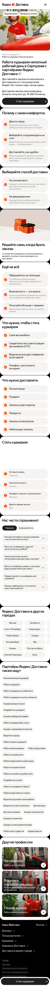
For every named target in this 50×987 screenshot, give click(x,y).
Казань (12, 648)
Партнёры (6, 964)
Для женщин (39, 806)
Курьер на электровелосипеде (18, 825)
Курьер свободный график (16, 716)
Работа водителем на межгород (18, 761)
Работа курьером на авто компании (20, 697)
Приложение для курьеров (16, 678)
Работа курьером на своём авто (18, 691)
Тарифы (5, 960)
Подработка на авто (13, 780)
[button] (24, 538)
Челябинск (35, 623)
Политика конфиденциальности (15, 972)
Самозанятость (26, 528)
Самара (34, 635)
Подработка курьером (14, 710)
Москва (12, 623)
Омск (34, 655)
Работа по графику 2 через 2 (17, 786)
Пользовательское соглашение (14, 968)
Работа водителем (36, 748)
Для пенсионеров (12, 812)
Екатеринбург (12, 642)
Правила (10, 528)
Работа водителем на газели (17, 793)
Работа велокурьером (14, 748)
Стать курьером (25, 101)
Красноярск (34, 629)
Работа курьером (10, 54)
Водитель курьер (11, 735)
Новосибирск (12, 635)
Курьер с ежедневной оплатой (18, 729)
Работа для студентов (14, 831)
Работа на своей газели (14, 767)
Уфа (35, 642)
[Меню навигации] (45, 4)
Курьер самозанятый (34, 812)
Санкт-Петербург (12, 629)
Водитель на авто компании (16, 806)
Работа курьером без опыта (16, 723)
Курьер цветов (35, 831)
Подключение (10, 14)
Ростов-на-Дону (34, 648)
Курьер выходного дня (14, 704)
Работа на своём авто (14, 755)
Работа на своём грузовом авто (18, 774)
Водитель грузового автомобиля (19, 799)
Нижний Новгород (12, 655)
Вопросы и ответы (29, 14)
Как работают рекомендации (14, 976)
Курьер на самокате (13, 818)
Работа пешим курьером (15, 742)
